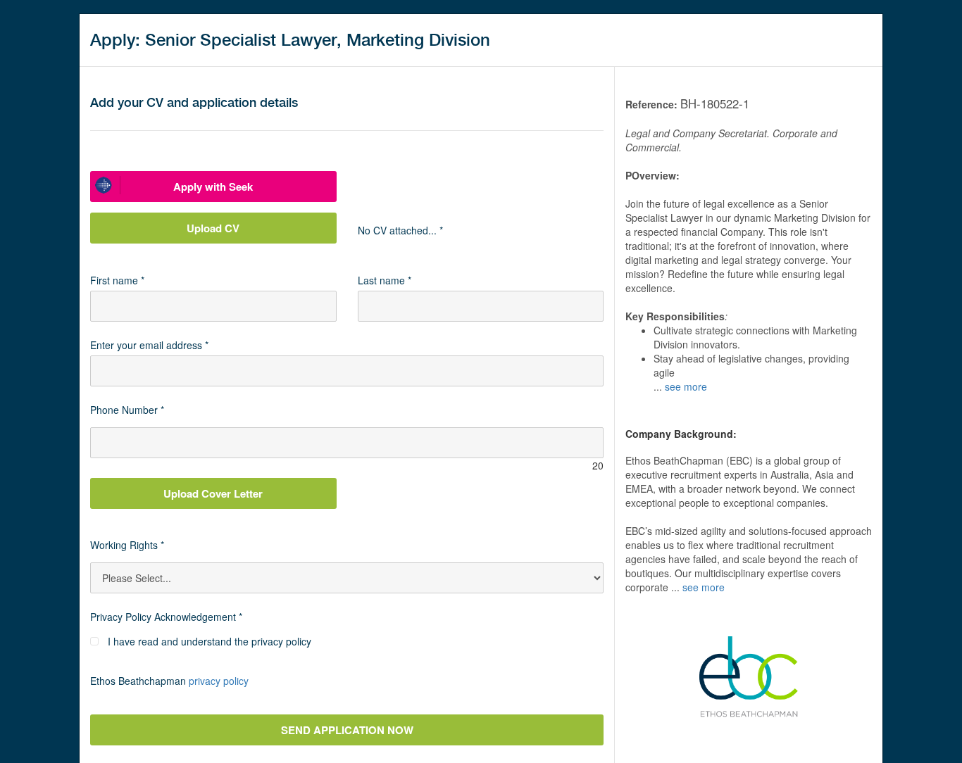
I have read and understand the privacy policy (209, 641)
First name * (117, 280)
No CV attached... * (400, 230)
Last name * (384, 280)
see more (686, 386)
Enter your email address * (149, 345)
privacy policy (219, 681)
